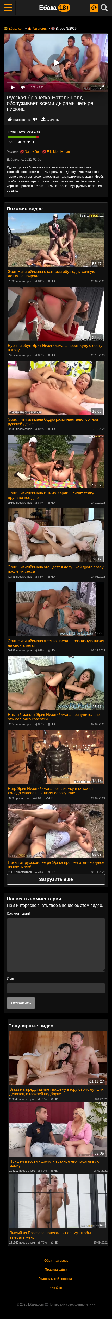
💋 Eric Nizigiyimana (57, 152)
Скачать (53, 120)
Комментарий (18, 913)
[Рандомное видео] (94, 8)
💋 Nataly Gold (30, 152)
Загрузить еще (56, 879)
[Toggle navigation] (8, 8)
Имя (10, 978)
